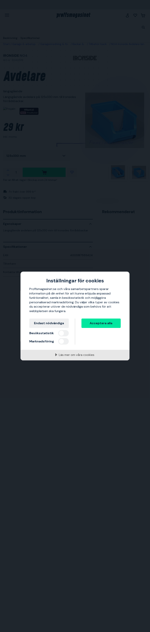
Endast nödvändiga (49, 323)
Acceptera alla (101, 323)
